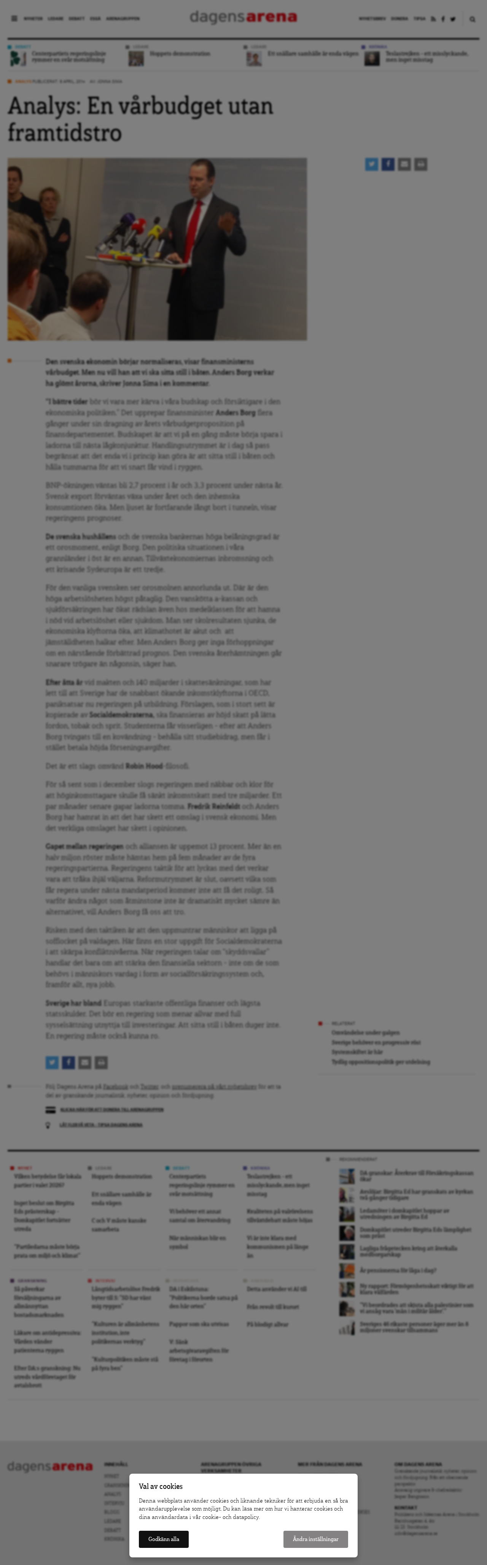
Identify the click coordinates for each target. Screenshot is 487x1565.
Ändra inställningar (316, 1539)
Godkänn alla (163, 1539)
